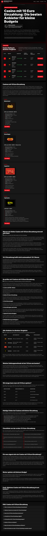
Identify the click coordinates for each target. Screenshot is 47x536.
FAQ (45, 1)
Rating (35, 1)
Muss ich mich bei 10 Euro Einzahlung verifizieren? (14, 525)
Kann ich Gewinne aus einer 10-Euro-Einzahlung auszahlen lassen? (18, 528)
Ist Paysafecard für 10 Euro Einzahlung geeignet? (14, 519)
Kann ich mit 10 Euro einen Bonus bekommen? (13, 513)
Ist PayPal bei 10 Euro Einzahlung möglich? (13, 516)
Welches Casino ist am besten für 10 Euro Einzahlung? (15, 510)
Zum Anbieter (40, 58)
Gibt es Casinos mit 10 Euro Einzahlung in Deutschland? (15, 507)
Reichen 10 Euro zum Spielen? (10, 522)
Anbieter (38, 1)
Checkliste (42, 1)
